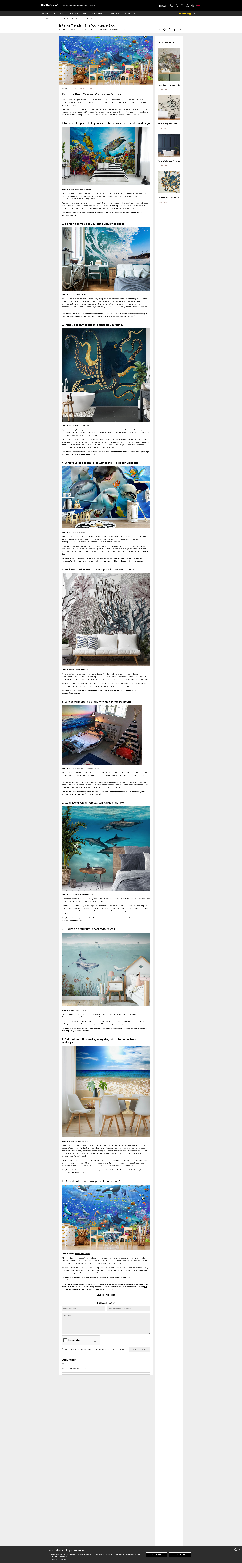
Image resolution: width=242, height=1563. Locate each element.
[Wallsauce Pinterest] (159, 31)
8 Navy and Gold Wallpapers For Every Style (178, 197)
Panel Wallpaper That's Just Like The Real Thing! (180, 161)
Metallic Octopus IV (83, 425)
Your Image (98, 13)
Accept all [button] (156, 1555)
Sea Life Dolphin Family (84, 894)
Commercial (114, 13)
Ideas (127, 13)
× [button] (239, 1550)
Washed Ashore (81, 1141)
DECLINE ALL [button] (180, 1555)
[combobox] (235, 1549)
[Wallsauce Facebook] (174, 31)
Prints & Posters (78, 13)
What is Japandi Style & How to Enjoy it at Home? (180, 123)
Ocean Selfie (80, 532)
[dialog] (121, 1554)
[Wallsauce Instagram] (164, 31)
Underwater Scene (82, 1253)
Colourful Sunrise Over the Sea (87, 768)
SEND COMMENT (139, 1349)
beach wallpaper (110, 1145)
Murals (46, 13)
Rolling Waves (80, 294)
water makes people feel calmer (118, 905)
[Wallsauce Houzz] (169, 31)
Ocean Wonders (81, 669)
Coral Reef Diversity (83, 189)
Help (136, 13)
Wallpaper (59, 13)
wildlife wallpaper (117, 1014)
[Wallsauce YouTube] (179, 31)
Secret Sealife (80, 1010)
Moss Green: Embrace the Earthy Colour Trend (179, 85)
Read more (63, 1557)
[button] (95, 1559)
